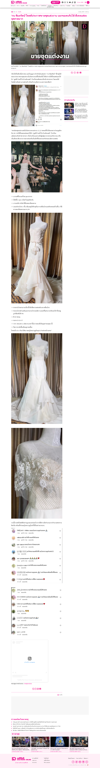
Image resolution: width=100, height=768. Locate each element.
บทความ (62, 5)
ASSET (50, 5)
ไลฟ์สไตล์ (43, 5)
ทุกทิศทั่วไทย (50, 7)
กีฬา (27, 5)
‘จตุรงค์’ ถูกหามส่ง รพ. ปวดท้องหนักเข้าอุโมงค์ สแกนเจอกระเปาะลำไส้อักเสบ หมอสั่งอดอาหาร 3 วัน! (36, 726)
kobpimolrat (28, 683)
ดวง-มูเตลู (32, 5)
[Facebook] (36, 689)
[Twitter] (38, 689)
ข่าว (18, 5)
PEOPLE (55, 5)
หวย (38, 5)
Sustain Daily (70, 5)
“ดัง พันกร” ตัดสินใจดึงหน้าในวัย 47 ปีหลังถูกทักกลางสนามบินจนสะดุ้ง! (29, 730)
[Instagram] (86, 762)
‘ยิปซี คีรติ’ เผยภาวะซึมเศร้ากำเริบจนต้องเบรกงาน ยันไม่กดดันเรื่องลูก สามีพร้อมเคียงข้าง (34, 728)
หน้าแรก (13, 5)
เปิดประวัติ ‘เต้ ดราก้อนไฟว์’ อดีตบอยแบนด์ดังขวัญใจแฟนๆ (26, 724)
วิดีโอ (87, 5)
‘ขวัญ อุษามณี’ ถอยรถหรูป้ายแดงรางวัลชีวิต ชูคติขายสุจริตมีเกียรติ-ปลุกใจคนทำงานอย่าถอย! (35, 722)
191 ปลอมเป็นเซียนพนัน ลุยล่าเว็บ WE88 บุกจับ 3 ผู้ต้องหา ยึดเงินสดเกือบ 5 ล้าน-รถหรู (21, 750)
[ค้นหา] (88, 2)
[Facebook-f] (73, 762)
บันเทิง (22, 5)
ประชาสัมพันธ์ (80, 5)
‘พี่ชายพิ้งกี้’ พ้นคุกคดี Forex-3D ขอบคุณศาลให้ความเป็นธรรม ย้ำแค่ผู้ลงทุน (78, 750)
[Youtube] (80, 762)
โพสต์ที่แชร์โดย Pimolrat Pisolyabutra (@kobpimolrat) (29, 680)
